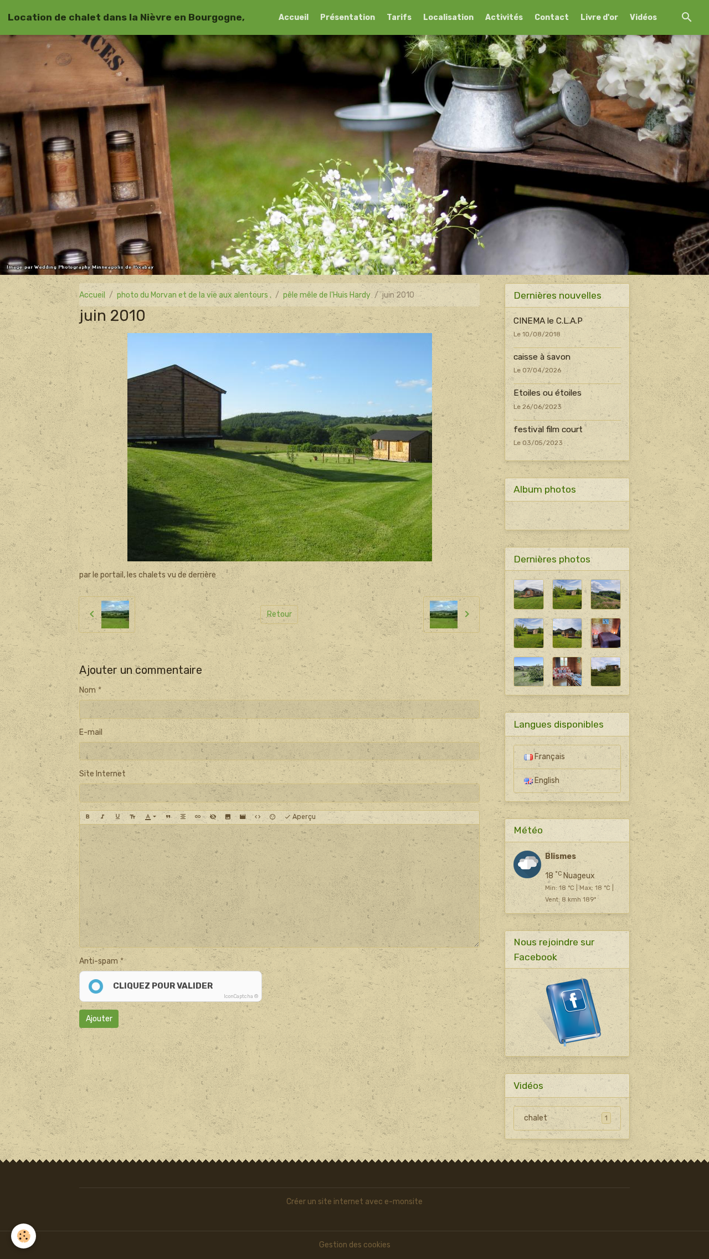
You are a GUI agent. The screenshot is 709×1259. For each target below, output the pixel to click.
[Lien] (197, 817)
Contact (552, 17)
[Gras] (87, 817)
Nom (87, 690)
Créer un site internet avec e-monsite (354, 1201)
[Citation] (168, 817)
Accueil (294, 17)
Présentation (347, 17)
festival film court (548, 429)
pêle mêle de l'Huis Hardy (327, 295)
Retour (279, 614)
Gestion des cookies (355, 1245)
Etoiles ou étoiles (547, 393)
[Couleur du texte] (150, 817)
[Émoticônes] (272, 817)
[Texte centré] (183, 817)
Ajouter (99, 1018)
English (546, 780)
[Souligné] (117, 817)
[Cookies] (23, 1236)
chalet (566, 1118)
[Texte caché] (212, 817)
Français (549, 756)
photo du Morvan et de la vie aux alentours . (194, 295)
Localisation (448, 17)
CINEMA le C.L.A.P (548, 321)
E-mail (90, 732)
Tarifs (399, 17)
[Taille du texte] (132, 817)
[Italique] (102, 817)
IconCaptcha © (241, 996)
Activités (504, 17)
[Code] (257, 817)
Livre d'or (599, 17)
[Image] (227, 817)
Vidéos (643, 17)
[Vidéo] (242, 817)
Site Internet (102, 774)
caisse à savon (542, 357)
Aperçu (303, 817)
